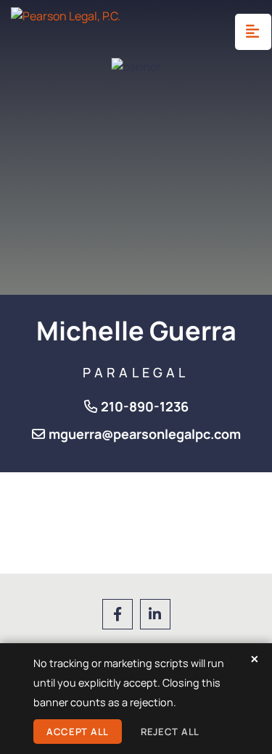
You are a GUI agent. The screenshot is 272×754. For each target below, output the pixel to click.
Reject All (170, 731)
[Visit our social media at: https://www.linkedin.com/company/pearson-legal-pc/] (155, 614)
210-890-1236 (145, 406)
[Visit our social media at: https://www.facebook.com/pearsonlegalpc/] (117, 614)
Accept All (77, 731)
